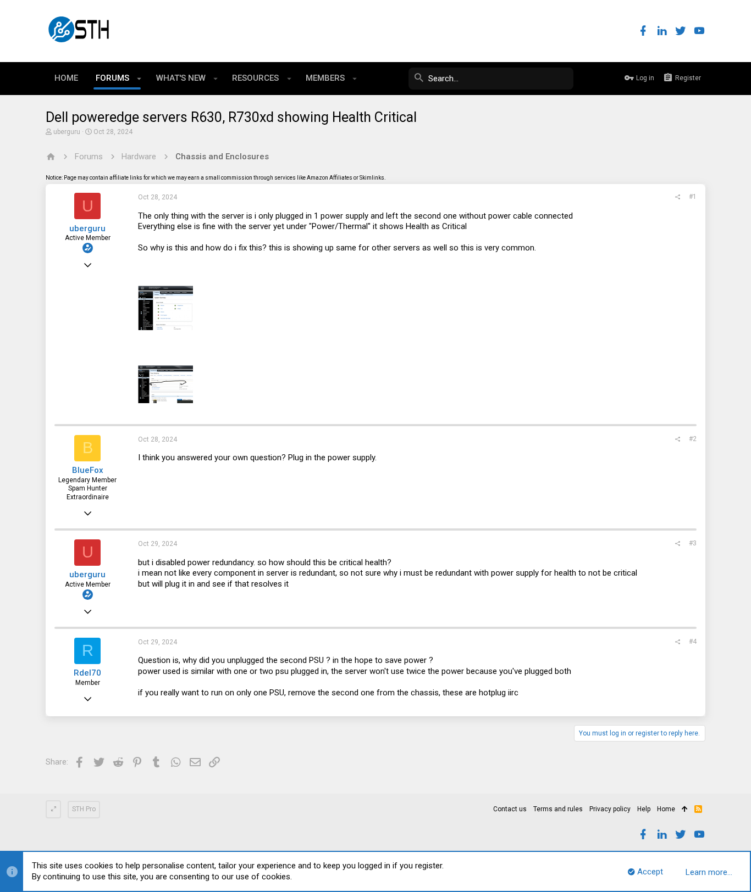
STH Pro (84, 809)
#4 (693, 641)
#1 (693, 196)
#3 (693, 543)
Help (643, 809)
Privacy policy (610, 809)
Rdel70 (87, 673)
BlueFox (87, 470)
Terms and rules (558, 809)
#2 (693, 439)
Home (666, 809)
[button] (139, 78)
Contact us (510, 809)
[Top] (684, 809)
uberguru (66, 132)
